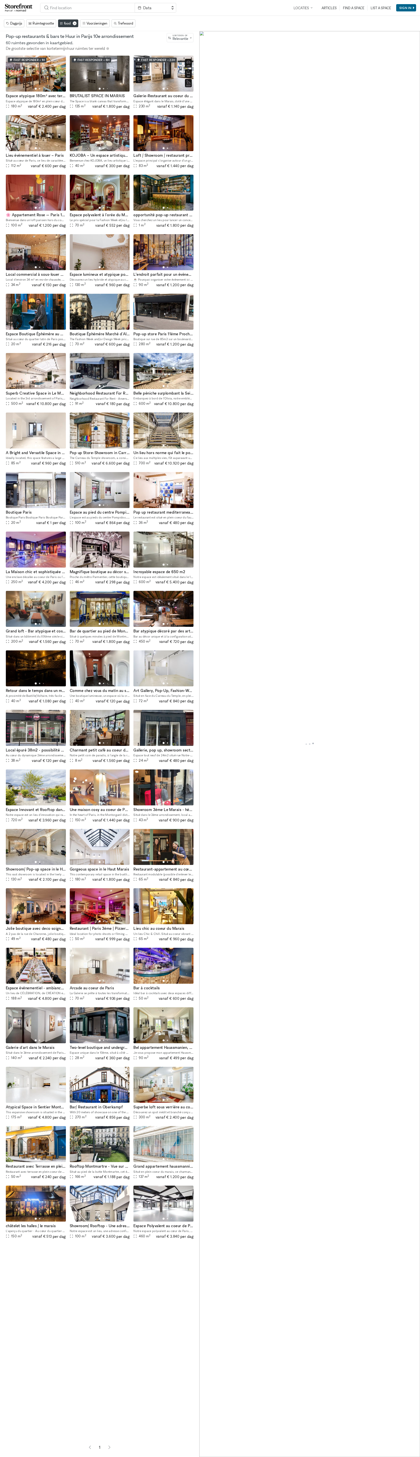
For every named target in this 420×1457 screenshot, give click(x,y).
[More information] (107, 48)
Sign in (405, 8)
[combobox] (87, 8)
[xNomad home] (18, 8)
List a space (381, 8)
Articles (329, 8)
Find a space (353, 8)
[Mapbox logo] (211, 1453)
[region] (309, 744)
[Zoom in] (205, 1436)
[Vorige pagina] (90, 1447)
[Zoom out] (205, 1444)
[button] (36, 89)
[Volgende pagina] (109, 1447)
